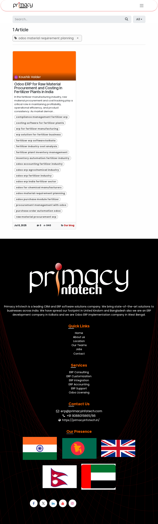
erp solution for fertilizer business (38, 134)
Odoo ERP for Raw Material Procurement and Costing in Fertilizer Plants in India (38, 88)
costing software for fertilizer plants (40, 123)
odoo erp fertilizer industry (34, 175)
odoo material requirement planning (40, 193)
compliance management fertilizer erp (42, 117)
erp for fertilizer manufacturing (37, 128)
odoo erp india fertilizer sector (36, 181)
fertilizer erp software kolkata (35, 140)
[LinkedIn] (53, 503)
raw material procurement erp (36, 216)
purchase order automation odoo (38, 210)
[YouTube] (63, 503)
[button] (139, 19)
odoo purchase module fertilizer (37, 199)
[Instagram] (72, 503)
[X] (43, 503)
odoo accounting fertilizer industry (39, 164)
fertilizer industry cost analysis (36, 146)
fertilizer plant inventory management (41, 152)
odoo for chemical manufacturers (38, 187)
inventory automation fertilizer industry (42, 158)
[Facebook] (34, 503)
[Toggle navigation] (141, 5)
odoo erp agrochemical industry (37, 170)
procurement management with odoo (41, 205)
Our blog (69, 225)
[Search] (126, 19)
